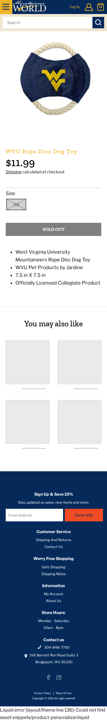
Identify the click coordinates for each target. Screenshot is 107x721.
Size (10, 193)
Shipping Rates (53, 574)
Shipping (13, 171)
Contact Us (54, 547)
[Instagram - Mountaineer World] (58, 677)
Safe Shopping (53, 567)
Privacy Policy (42, 693)
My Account (53, 594)
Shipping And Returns (53, 540)
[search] (47, 22)
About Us (53, 601)
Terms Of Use (63, 693)
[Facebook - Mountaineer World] (48, 677)
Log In (75, 7)
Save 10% (84, 515)
